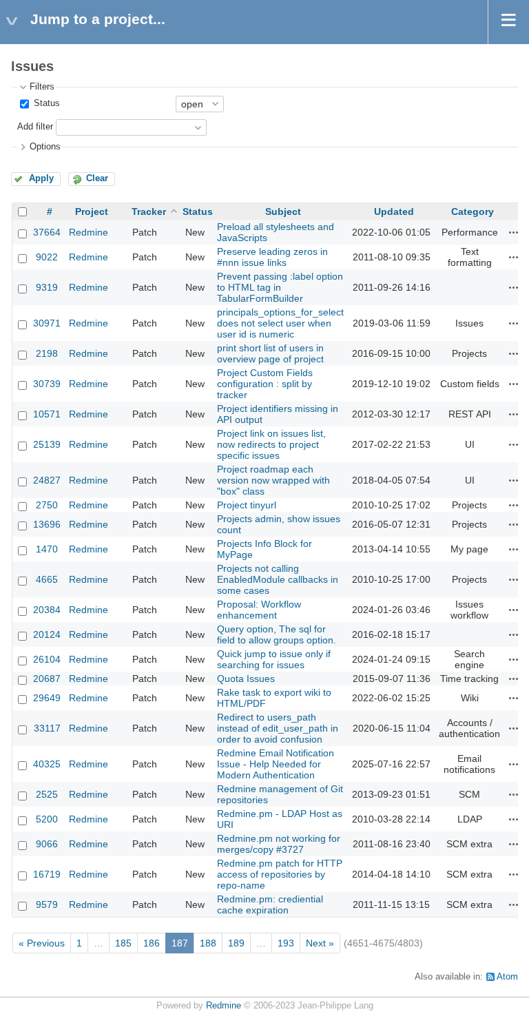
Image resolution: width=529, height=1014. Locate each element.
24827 (47, 480)
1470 (47, 549)
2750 (47, 504)
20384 (47, 609)
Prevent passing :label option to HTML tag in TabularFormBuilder (280, 287)
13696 (47, 524)
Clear (97, 178)
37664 (47, 232)
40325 (47, 763)
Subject (283, 211)
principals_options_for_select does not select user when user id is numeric (280, 323)
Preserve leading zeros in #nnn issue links (272, 257)
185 (123, 943)
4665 (47, 579)
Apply (41, 178)
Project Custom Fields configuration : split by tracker (265, 383)
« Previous (42, 943)
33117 (47, 728)
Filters (42, 87)
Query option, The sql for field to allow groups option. (276, 634)
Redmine (88, 232)
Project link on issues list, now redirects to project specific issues (271, 444)
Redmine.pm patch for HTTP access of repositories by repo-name (279, 874)
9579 (47, 904)
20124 (47, 634)
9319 (47, 287)
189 (236, 943)
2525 (47, 794)
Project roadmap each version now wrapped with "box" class (273, 480)
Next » (320, 943)
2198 (47, 353)
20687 (47, 678)
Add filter (35, 127)
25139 (47, 444)
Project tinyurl (246, 504)
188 (208, 943)
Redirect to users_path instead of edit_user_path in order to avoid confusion (277, 728)
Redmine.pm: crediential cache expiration (270, 904)
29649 (47, 697)
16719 (47, 874)
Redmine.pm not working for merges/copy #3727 (278, 844)
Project (91, 211)
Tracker (149, 211)
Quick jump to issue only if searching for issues (274, 659)
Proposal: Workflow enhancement (259, 610)
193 (286, 943)
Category (472, 211)
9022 (47, 256)
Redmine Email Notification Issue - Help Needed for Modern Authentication (275, 763)
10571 (47, 414)
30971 (47, 323)
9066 (47, 843)
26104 (47, 659)
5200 (47, 819)
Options (45, 147)
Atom (507, 977)
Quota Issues (246, 678)
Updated (394, 211)
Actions (513, 232)
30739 (47, 383)
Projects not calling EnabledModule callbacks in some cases (277, 579)
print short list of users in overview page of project (270, 353)
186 (151, 943)
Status (45, 103)
